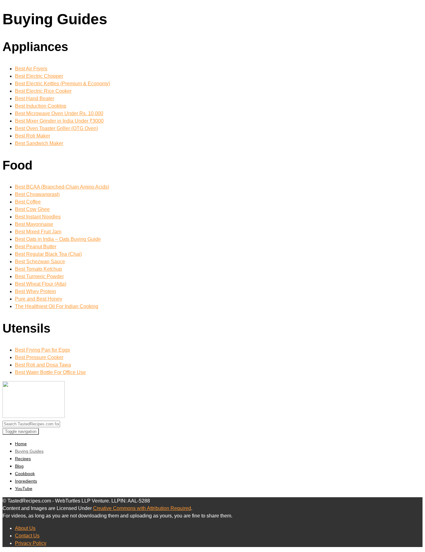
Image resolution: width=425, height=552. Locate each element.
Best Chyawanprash (37, 194)
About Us (25, 528)
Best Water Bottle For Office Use (50, 372)
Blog (19, 466)
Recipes (23, 458)
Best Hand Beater (34, 98)
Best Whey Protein (35, 291)
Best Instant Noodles (38, 216)
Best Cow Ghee (32, 209)
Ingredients (26, 481)
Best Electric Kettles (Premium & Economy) (62, 83)
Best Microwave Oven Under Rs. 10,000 (59, 113)
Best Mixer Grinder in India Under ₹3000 (59, 121)
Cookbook (25, 473)
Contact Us (27, 535)
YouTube (23, 488)
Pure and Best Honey (38, 299)
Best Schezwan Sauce (40, 261)
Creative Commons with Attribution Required (142, 508)
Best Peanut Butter (35, 246)
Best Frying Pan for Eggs (42, 350)
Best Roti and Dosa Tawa (43, 364)
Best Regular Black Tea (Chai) (48, 254)
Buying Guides (29, 451)
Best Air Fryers (31, 68)
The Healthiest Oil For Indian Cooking (56, 306)
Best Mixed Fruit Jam (38, 231)
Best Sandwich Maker (39, 143)
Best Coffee (28, 201)
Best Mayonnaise (34, 224)
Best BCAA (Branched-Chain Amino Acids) (62, 186)
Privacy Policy (30, 543)
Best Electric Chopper (39, 76)
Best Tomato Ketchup (38, 269)
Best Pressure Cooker (39, 357)
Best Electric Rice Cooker (43, 91)
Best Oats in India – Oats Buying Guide (58, 239)
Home (21, 443)
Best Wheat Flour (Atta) (40, 284)
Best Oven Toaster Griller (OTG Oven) (56, 128)
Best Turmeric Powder (39, 276)
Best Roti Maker (32, 135)
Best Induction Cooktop (40, 106)
